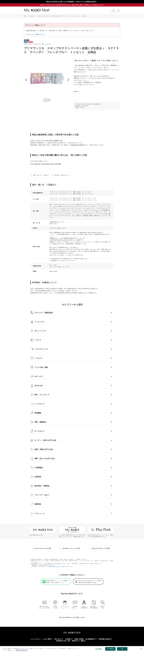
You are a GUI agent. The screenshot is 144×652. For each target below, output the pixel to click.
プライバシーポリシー (21, 650)
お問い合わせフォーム (54, 566)
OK (122, 648)
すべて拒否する (110, 648)
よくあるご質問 (46, 639)
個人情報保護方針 (90, 639)
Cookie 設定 (98, 648)
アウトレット (31, 15)
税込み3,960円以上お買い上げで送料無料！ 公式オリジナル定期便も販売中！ (72, 1)
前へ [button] (26, 79)
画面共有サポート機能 (78, 640)
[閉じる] (141, 649)
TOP (25, 15)
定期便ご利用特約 (79, 639)
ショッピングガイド (35, 639)
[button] (72, 312)
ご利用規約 (68, 639)
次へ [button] (68, 79)
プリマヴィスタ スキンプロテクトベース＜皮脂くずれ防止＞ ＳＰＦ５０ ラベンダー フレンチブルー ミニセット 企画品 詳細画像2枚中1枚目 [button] (45, 100)
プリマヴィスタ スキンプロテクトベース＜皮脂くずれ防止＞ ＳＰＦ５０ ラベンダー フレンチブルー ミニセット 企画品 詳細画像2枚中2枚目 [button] (49, 100)
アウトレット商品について (36, 34)
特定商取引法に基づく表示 (63, 640)
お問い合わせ (57, 639)
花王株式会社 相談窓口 (77, 145)
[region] (72, 649)
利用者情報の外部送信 (104, 639)
